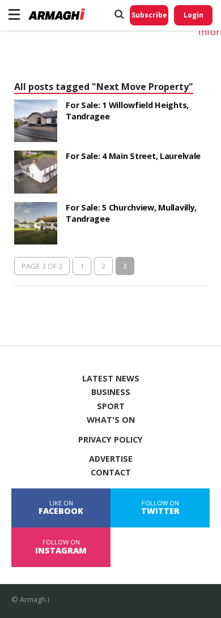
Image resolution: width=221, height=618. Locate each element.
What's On (111, 420)
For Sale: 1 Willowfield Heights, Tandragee (127, 111)
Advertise (111, 459)
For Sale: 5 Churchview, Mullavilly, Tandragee (131, 213)
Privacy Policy (110, 440)
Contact (111, 473)
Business (110, 392)
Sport (111, 406)
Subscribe (149, 15)
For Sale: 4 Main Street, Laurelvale (133, 156)
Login (193, 15)
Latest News (110, 379)
